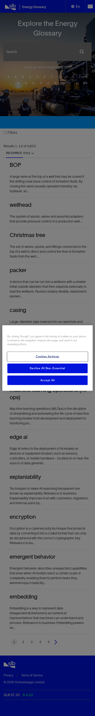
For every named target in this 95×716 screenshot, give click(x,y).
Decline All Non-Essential (47, 368)
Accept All (47, 380)
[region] (47, 358)
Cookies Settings (47, 356)
